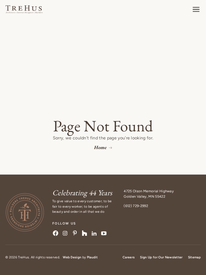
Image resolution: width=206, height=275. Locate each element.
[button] (196, 9)
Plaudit (92, 257)
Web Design (72, 257)
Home (100, 147)
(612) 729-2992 (136, 206)
